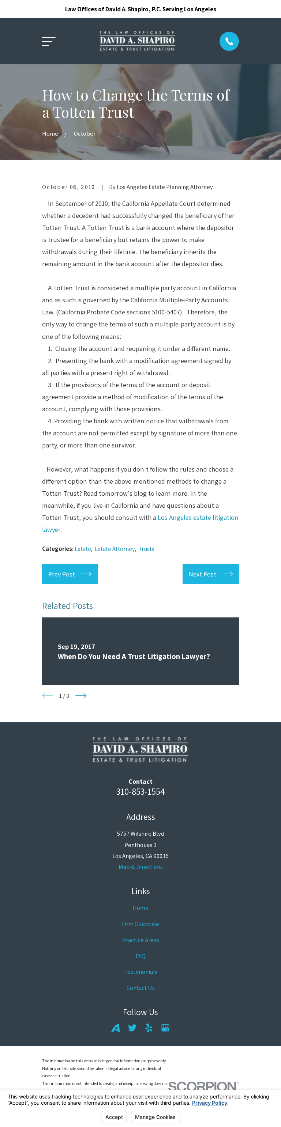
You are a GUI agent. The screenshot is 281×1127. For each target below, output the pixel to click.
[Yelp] (149, 1028)
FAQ (141, 956)
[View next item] (80, 695)
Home (140, 908)
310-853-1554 (140, 791)
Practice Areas (140, 940)
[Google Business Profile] (165, 1028)
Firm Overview (140, 924)
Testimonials (140, 972)
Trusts (146, 549)
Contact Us (141, 988)
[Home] (137, 41)
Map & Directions (141, 867)
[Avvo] (115, 1028)
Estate (83, 549)
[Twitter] (132, 1028)
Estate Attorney (115, 549)
